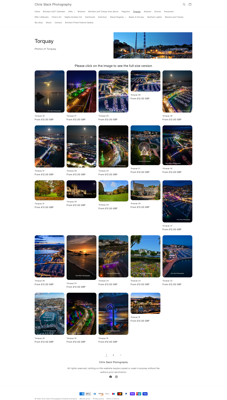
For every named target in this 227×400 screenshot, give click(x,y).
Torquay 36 (72, 171)
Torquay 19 (71, 338)
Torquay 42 (40, 116)
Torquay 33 (104, 171)
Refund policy (85, 398)
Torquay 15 (135, 317)
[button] (71, 11)
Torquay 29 (104, 205)
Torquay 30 (72, 202)
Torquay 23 (136, 281)
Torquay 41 (71, 116)
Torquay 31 (39, 203)
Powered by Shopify (69, 399)
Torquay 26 (40, 281)
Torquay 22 (167, 281)
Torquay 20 (40, 338)
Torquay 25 (72, 283)
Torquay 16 (103, 338)
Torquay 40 (104, 116)
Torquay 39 (136, 95)
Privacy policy (98, 398)
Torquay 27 (167, 226)
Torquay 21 (135, 168)
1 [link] (106, 355)
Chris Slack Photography (51, 399)
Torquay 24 (104, 281)
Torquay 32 (167, 168)
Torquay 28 (136, 203)
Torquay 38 (167, 116)
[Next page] (120, 355)
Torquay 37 (40, 171)
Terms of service (112, 398)
